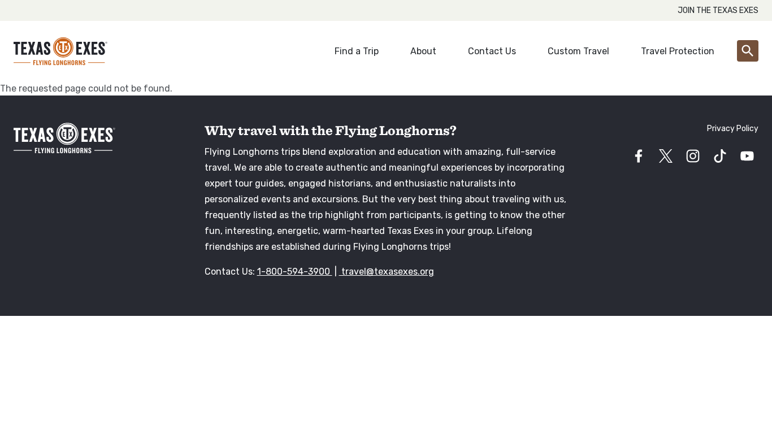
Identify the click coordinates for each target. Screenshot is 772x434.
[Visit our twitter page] (666, 156)
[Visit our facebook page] (638, 156)
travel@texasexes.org (386, 271)
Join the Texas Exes (718, 10)
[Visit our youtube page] (747, 156)
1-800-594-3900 (294, 271)
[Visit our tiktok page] (720, 156)
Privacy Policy (732, 128)
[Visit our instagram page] (693, 156)
